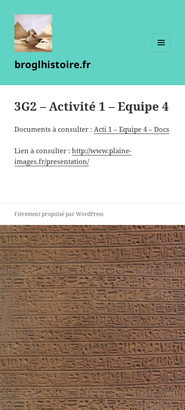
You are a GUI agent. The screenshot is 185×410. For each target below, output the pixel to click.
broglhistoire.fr (52, 64)
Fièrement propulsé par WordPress (58, 214)
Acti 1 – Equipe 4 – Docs (131, 129)
